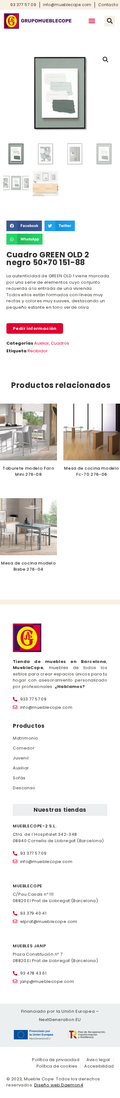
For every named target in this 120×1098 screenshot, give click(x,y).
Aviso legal (98, 1060)
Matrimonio (25, 738)
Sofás (19, 778)
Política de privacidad (55, 1060)
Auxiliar (41, 343)
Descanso (24, 788)
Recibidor (38, 351)
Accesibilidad (99, 1066)
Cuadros (60, 343)
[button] (91, 21)
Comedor (24, 748)
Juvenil (20, 758)
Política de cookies (56, 1066)
